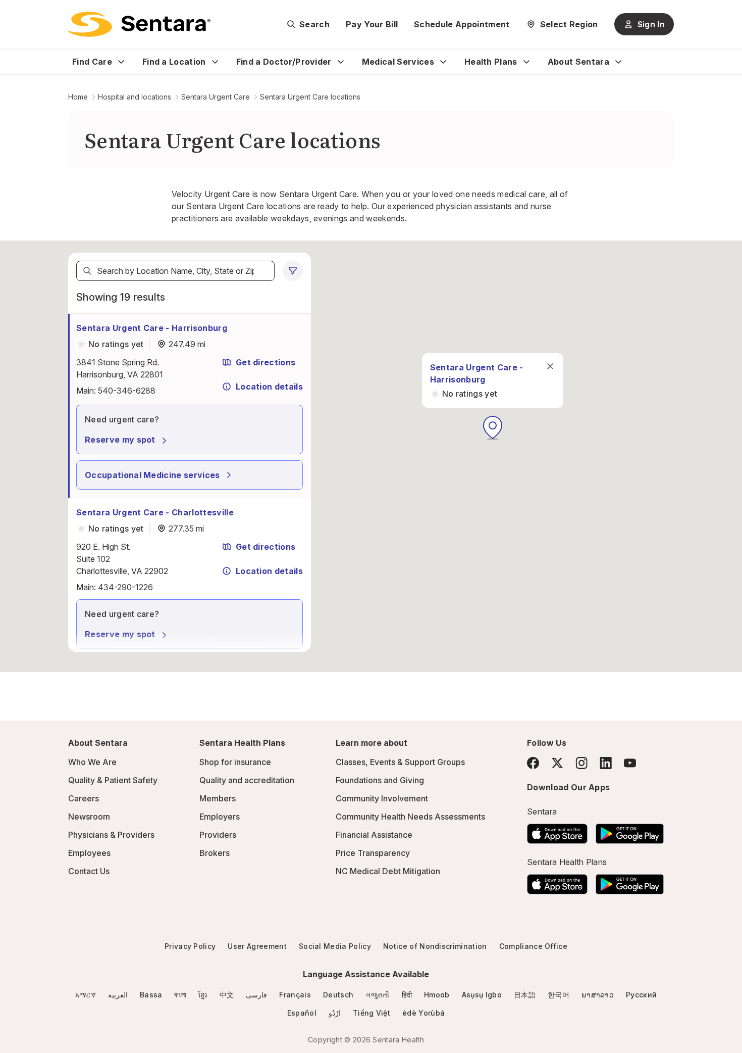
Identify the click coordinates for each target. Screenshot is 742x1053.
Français (295, 994)
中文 (227, 994)
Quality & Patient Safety (112, 780)
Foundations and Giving (380, 780)
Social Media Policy (335, 946)
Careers (83, 798)
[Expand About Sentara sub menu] (618, 62)
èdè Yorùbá (423, 1013)
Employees (89, 853)
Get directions (265, 362)
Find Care (92, 62)
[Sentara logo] (139, 24)
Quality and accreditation (246, 780)
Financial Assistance (374, 835)
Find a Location (174, 62)
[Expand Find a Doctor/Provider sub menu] (341, 62)
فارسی (256, 994)
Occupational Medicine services (152, 475)
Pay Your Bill (372, 24)
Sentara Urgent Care (215, 96)
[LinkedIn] (606, 763)
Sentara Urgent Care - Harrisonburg (151, 328)
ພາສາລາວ (597, 994)
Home (78, 96)
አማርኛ (85, 994)
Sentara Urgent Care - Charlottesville (155, 512)
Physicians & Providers (111, 835)
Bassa (151, 994)
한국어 (558, 994)
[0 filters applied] (293, 271)
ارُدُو (335, 1013)
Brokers (214, 853)
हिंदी (407, 994)
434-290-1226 (125, 587)
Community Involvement (382, 798)
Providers (217, 835)
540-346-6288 (126, 391)
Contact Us (89, 871)
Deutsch (338, 994)
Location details (269, 386)
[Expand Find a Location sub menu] (215, 62)
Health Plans (490, 62)
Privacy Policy (190, 946)
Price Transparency (373, 853)
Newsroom (89, 816)
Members (217, 798)
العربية (118, 994)
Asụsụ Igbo (482, 994)
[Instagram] (581, 763)
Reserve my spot (120, 440)
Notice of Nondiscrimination (435, 946)
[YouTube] (630, 763)
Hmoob (437, 994)
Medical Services (398, 62)
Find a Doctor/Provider (284, 62)
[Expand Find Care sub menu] (121, 62)
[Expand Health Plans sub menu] (526, 62)
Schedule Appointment (461, 24)
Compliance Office (533, 946)
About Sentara (578, 62)
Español (301, 1013)
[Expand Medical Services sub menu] (443, 62)
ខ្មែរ (202, 994)
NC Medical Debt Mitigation (388, 871)
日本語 (525, 994)
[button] (492, 428)
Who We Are (92, 762)
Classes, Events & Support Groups (400, 762)
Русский (641, 994)
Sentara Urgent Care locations (310, 96)
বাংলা (180, 994)
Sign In (651, 24)
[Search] (87, 271)
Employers (219, 816)
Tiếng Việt (371, 1013)
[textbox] (175, 271)
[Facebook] (533, 763)
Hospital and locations (134, 96)
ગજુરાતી (377, 994)
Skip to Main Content (15, 14)
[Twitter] (557, 763)
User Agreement (257, 946)
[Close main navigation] (550, 366)
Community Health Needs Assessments (410, 816)
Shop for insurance (235, 762)
